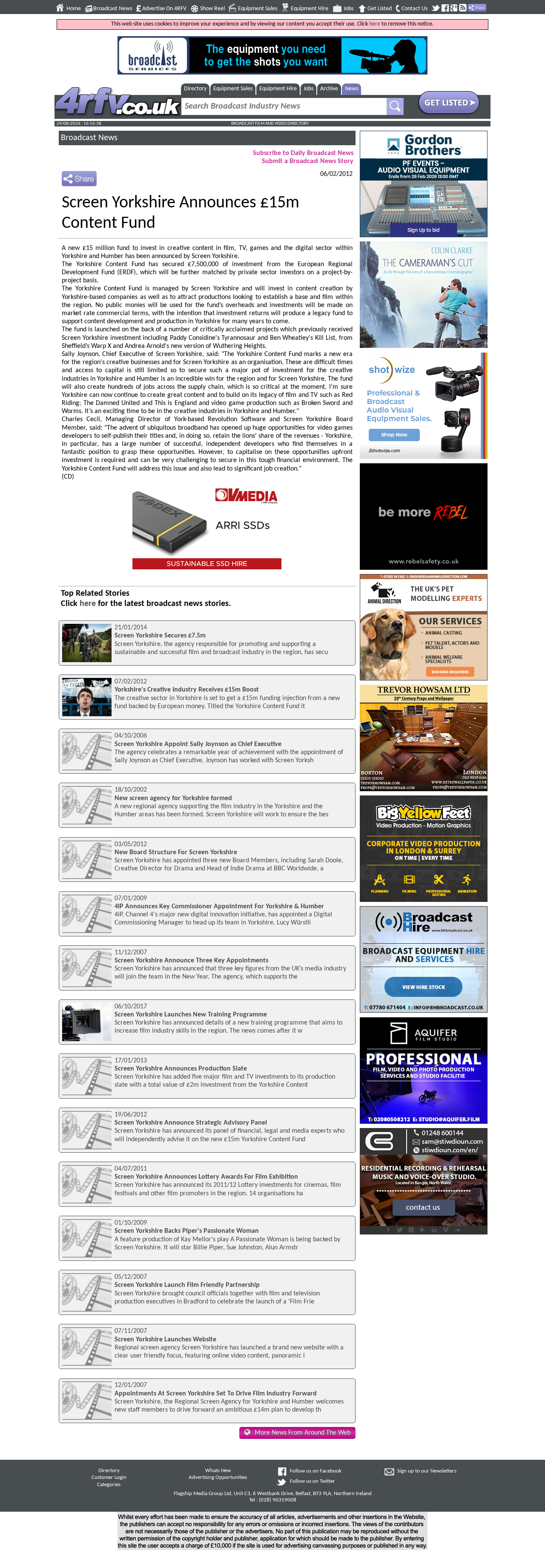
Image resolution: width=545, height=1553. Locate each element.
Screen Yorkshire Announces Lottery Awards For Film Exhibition (206, 1177)
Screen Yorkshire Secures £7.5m (160, 635)
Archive (329, 89)
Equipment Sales (257, 9)
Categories (108, 1484)
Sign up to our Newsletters (426, 1471)
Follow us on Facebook (315, 1471)
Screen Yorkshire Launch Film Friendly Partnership (187, 1285)
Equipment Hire (309, 9)
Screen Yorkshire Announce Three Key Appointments (191, 960)
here (374, 24)
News (351, 89)
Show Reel (212, 9)
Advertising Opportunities (218, 1477)
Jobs (348, 9)
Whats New (218, 1470)
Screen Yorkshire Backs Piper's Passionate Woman (187, 1231)
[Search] (395, 106)
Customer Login (109, 1477)
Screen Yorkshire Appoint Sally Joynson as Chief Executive (198, 744)
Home (73, 9)
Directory (195, 89)
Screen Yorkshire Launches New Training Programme (191, 1014)
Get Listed (379, 9)
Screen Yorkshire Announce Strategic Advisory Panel (191, 1123)
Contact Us (414, 9)
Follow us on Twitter (312, 1481)
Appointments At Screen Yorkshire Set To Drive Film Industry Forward (216, 1393)
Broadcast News (112, 9)
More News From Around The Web (302, 1433)
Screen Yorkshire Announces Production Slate (181, 1068)
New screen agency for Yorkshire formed (173, 798)
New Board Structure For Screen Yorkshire (176, 852)
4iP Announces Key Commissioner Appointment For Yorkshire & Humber (219, 906)
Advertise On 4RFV (164, 9)
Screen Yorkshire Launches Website (165, 1339)
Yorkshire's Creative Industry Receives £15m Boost (187, 689)
